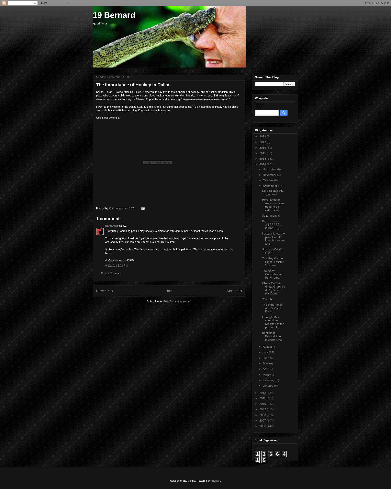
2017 (263, 142)
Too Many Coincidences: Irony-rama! (272, 274)
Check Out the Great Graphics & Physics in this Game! (273, 288)
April (266, 369)
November (270, 174)
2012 (263, 392)
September (270, 185)
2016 (263, 147)
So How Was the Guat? (272, 251)
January (268, 385)
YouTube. (268, 299)
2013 (263, 164)
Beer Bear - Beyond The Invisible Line (272, 336)
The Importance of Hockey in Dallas (272, 308)
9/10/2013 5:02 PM (116, 265)
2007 (263, 420)
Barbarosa (111, 225)
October (268, 180)
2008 (263, 415)
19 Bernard (114, 15)
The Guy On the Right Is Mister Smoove (273, 262)
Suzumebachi (271, 215)
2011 (262, 398)
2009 (263, 409)
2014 (263, 158)
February (269, 380)
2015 (263, 153)
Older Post (234, 291)
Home (170, 291)
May (266, 363)
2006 (263, 426)
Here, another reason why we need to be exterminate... (273, 204)
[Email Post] (142, 208)
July (266, 352)
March (267, 374)
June (266, 358)
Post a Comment (111, 273)
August (268, 346)
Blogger (215, 480)
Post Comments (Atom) (177, 301)
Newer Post (104, 291)
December (270, 169)
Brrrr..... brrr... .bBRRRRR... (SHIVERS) (272, 224)
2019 (263, 136)
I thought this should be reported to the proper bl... (273, 322)
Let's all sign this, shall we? (273, 192)
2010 (263, 403)
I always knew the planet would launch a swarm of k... (274, 238)
